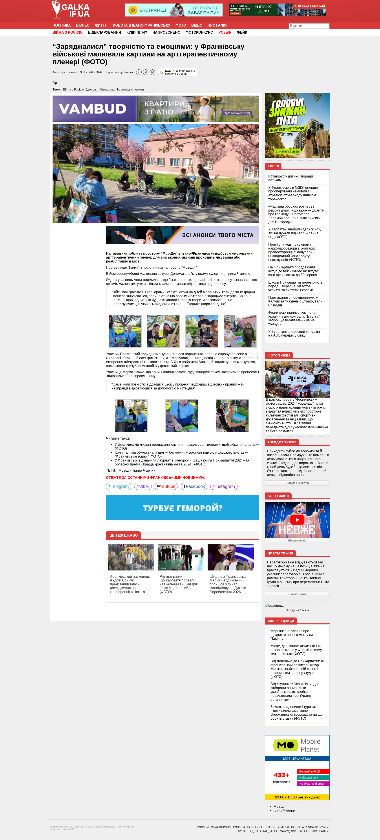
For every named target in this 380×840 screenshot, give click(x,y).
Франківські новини (130, 89)
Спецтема (107, 89)
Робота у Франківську (310, 827)
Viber (144, 486)
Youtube (167, 486)
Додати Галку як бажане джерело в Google (180, 72)
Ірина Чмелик (144, 470)
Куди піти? (136, 32)
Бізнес (83, 25)
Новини (202, 827)
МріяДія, (126, 470)
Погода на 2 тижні (297, 610)
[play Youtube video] (297, 520)
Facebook (195, 486)
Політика (62, 25)
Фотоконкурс (199, 32)
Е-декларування (104, 32)
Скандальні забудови (278, 831)
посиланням (153, 267)
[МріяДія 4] (232, 415)
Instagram (225, 486)
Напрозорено (166, 32)
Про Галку (217, 25)
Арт (55, 83)
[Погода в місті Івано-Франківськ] (297, 606)
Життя (101, 25)
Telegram (120, 486)
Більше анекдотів (297, 483)
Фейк (242, 32)
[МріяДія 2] (201, 331)
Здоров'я (92, 89)
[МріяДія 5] (131, 415)
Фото (180, 25)
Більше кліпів (297, 540)
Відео (196, 25)
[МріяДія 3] (240, 331)
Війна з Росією (73, 89)
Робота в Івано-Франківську (141, 25)
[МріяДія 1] (163, 331)
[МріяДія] (125, 331)
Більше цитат (297, 594)
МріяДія (280, 806)
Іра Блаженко (69, 72)
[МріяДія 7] (181, 415)
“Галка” (133, 267)
